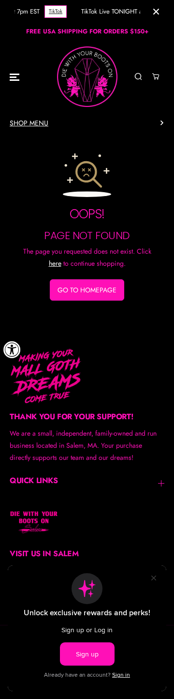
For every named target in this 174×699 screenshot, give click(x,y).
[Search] (138, 76)
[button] (14, 76)
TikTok (55, 11)
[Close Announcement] (156, 11)
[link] (87, 376)
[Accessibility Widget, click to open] (12, 349)
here (55, 263)
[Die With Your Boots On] (87, 76)
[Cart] (155, 76)
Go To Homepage (87, 290)
